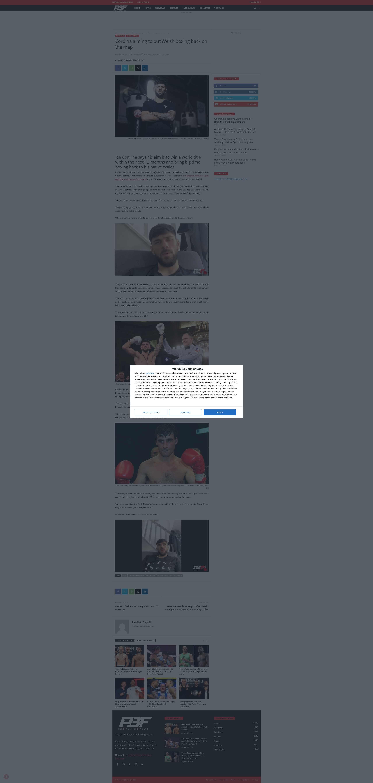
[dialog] (186, 391)
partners (150, 373)
